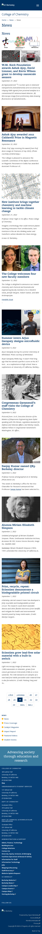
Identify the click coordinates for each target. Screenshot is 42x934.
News (11, 20)
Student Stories (10, 740)
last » (31, 704)
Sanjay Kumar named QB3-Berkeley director (19, 467)
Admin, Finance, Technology (12, 843)
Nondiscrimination (33, 920)
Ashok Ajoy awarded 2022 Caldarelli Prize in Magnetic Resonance (19, 137)
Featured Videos (10, 735)
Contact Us (6, 851)
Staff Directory (8, 871)
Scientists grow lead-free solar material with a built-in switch (21, 655)
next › (23, 704)
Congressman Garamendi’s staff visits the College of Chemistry (18, 406)
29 (15, 700)
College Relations (8, 848)
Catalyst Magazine (11, 727)
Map (3, 783)
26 (31, 695)
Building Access (7, 845)
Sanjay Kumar (15, 489)
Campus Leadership (10, 886)
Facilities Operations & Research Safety (17, 857)
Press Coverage (10, 723)
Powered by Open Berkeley (29, 915)
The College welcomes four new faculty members (19, 275)
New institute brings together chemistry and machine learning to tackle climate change (20, 206)
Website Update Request (11, 873)
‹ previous (21, 695)
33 (37, 700)
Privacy (37, 923)
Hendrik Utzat (7, 299)
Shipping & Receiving (9, 868)
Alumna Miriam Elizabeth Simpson (18, 526)
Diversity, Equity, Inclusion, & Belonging (16, 854)
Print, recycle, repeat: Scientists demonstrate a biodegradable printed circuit (20, 589)
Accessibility (35, 918)
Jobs (3, 865)
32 (31, 700)
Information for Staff (9, 859)
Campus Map (7, 891)
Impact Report (10, 731)
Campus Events (8, 889)
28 (10, 700)
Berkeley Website (9, 880)
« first (11, 695)
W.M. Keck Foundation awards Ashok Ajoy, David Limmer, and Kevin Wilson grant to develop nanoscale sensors (19, 71)
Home (4, 20)
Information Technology (11, 862)
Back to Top (36, 931)
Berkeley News (8, 883)
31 (26, 700)
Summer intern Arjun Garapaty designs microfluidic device (21, 341)
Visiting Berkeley (9, 894)
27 (37, 695)
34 (15, 705)
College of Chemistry (15, 14)
